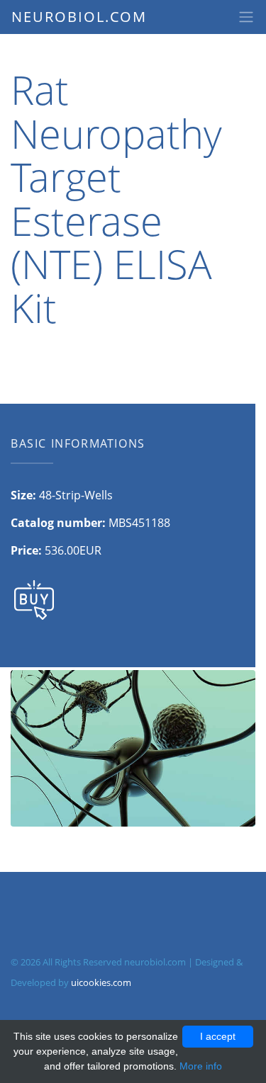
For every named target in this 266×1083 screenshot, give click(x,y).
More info (200, 1066)
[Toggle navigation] (246, 17)
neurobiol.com (79, 16)
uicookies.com (101, 982)
